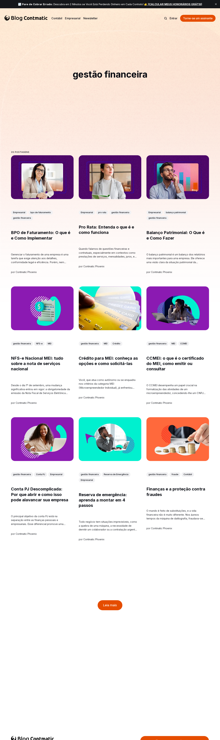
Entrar (173, 18)
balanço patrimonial (176, 212)
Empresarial (72, 18)
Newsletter (90, 18)
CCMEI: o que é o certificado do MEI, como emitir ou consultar (175, 363)
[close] (216, 4)
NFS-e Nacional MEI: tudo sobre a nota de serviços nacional (37, 363)
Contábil (56, 18)
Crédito (116, 343)
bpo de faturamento (40, 212)
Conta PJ (40, 474)
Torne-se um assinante (198, 18)
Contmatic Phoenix (26, 271)
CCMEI (183, 343)
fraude (175, 474)
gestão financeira (22, 218)
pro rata (102, 212)
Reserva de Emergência (116, 474)
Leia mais (110, 605)
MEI (49, 343)
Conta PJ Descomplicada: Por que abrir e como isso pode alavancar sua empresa (39, 494)
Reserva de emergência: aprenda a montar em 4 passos (103, 500)
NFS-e (39, 343)
